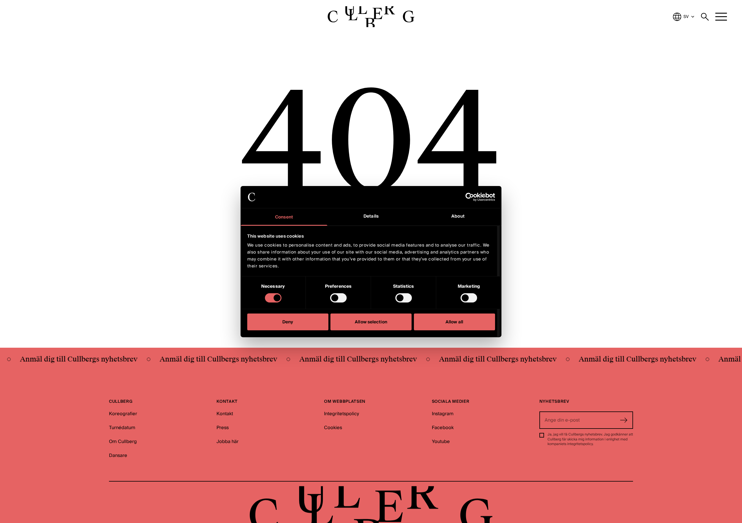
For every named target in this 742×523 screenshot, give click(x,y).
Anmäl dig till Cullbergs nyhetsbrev (69, 359)
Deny (287, 322)
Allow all (454, 322)
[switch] (338, 297)
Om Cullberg (123, 441)
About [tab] (458, 216)
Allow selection (371, 322)
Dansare (118, 455)
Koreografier (123, 413)
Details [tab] (371, 216)
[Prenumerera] (623, 420)
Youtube (441, 441)
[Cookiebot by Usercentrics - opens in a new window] (469, 197)
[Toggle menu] (721, 17)
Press (223, 427)
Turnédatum (122, 427)
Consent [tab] (284, 217)
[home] (371, 17)
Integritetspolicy (341, 413)
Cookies (333, 427)
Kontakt (225, 413)
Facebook (443, 427)
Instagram (443, 413)
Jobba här (228, 441)
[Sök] (705, 17)
